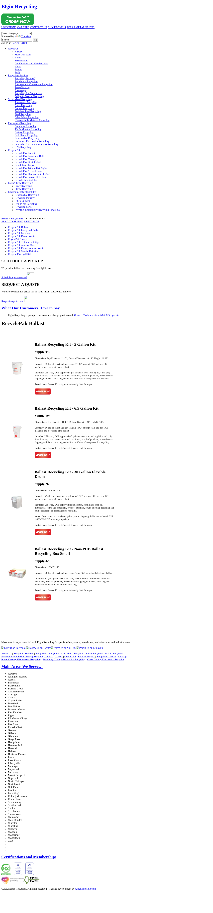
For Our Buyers (86, 656)
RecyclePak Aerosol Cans (28, 171)
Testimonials (21, 60)
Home (4, 218)
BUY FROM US (57, 27)
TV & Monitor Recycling (28, 129)
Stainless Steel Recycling (28, 111)
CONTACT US (38, 27)
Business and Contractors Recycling (34, 84)
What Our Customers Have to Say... (32, 308)
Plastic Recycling (24, 189)
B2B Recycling (23, 147)
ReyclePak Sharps (24, 165)
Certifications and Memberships (31, 63)
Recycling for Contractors (28, 93)
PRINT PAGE (31, 221)
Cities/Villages (22, 200)
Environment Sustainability (22, 192)
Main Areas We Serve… (22, 666)
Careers (59, 656)
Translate (26, 36)
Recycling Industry (25, 198)
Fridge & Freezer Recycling (29, 96)
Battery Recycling (24, 132)
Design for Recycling (26, 203)
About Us (13, 48)
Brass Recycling (23, 105)
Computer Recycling (25, 126)
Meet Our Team (23, 54)
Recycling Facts (23, 206)
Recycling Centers (43, 656)
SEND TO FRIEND (12, 221)
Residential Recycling (26, 81)
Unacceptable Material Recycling (32, 120)
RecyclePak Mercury (26, 159)
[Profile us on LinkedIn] (90, 647)
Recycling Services (18, 75)
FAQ (17, 72)
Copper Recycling (24, 108)
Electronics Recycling (19, 123)
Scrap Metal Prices (106, 656)
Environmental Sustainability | (17, 656)
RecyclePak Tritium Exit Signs (31, 168)
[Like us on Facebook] (13, 647)
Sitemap (122, 656)
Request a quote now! (12, 301)
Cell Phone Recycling (26, 135)
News (18, 66)
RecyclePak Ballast (25, 153)
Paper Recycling (23, 186)
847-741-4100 (19, 42)
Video (18, 57)
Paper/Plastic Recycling (20, 183)
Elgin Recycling (19, 6)
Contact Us (70, 656)
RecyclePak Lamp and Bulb (29, 156)
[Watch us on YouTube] (64, 647)
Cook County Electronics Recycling (106, 659)
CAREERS (23, 27)
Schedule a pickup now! (14, 277)
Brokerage (20, 90)
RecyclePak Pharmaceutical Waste (33, 174)
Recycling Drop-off (25, 78)
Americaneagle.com (85, 888)
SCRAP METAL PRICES (81, 27)
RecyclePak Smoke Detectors (30, 177)
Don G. (96, 315)
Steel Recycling (23, 114)
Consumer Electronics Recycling (32, 141)
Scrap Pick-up (22, 87)
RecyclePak (14, 150)
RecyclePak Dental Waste (28, 162)
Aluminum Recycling (26, 102)
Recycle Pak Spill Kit (26, 180)
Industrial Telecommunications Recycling (36, 144)
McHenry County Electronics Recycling (64, 659)
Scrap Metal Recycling (20, 99)
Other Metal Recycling (27, 117)
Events (18, 69)
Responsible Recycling (27, 138)
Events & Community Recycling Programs (37, 209)
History (18, 51)
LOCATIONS (8, 27)
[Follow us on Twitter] (38, 647)
